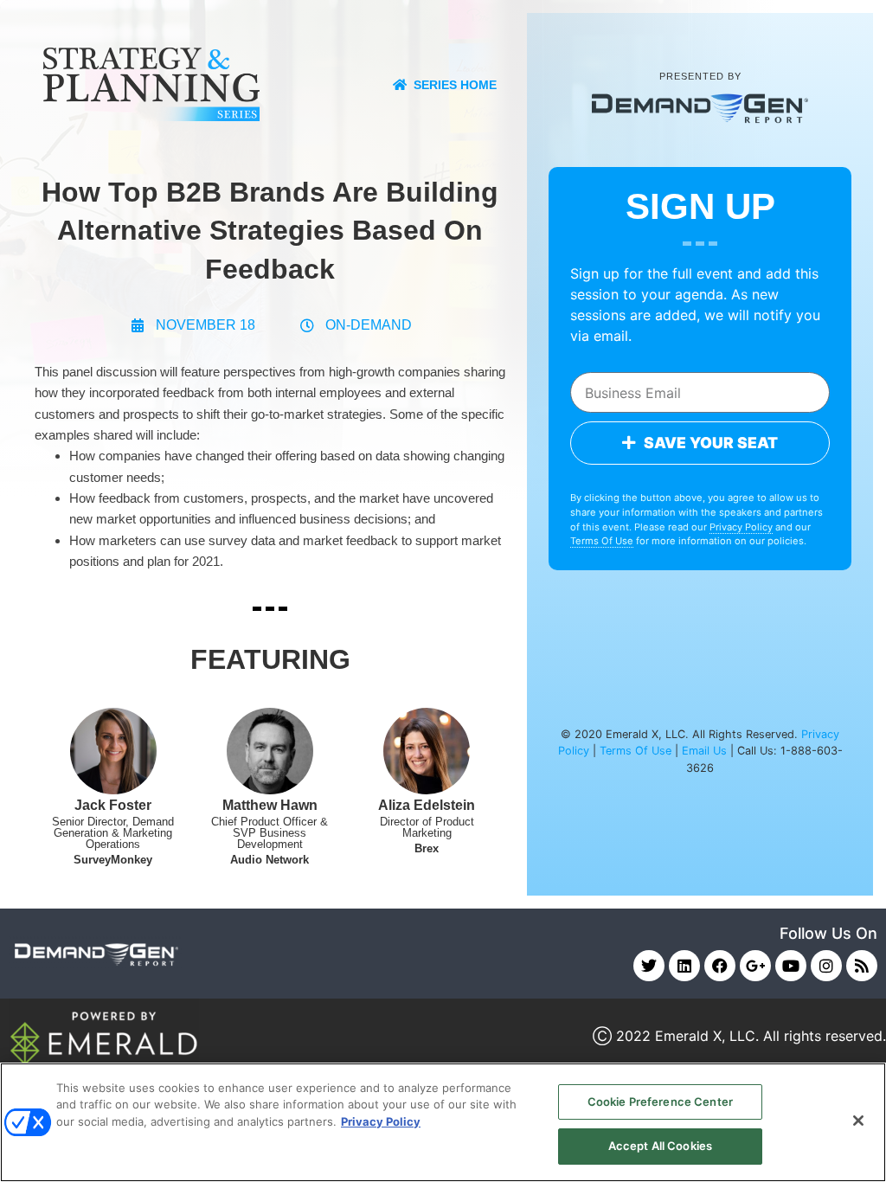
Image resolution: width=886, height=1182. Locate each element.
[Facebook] (719, 965)
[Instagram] (826, 965)
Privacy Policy (741, 527)
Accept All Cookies (660, 1146)
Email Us (704, 750)
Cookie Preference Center (660, 1101)
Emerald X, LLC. (707, 1035)
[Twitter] (648, 965)
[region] (443, 1122)
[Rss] (861, 965)
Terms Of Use (601, 541)
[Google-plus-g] (755, 965)
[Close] (858, 1121)
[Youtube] (790, 965)
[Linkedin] (684, 965)
